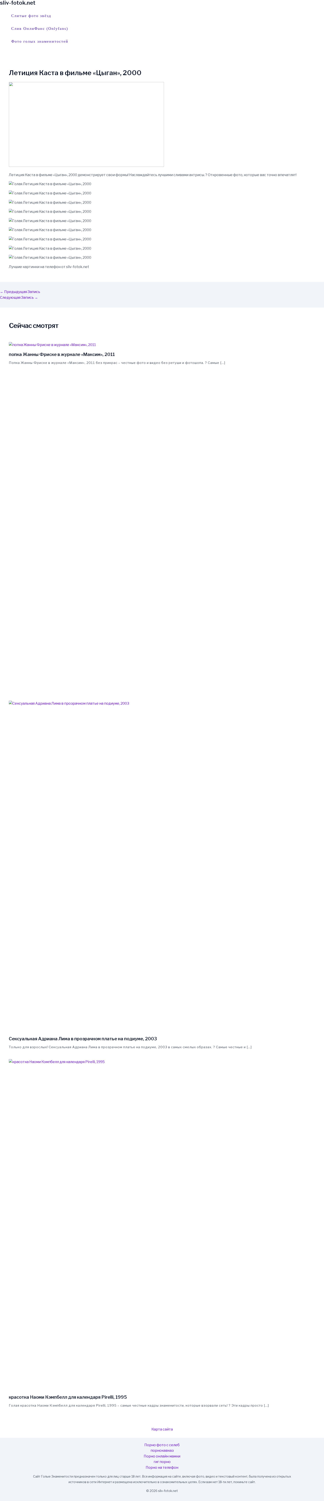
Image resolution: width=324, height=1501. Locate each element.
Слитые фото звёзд (31, 15)
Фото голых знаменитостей (39, 41)
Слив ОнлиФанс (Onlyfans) (39, 28)
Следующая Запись (19, 297)
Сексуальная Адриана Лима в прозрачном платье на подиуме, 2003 (83, 1038)
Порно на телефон (162, 1467)
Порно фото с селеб (162, 1445)
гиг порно (162, 1462)
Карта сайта (162, 1429)
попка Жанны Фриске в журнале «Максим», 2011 (62, 354)
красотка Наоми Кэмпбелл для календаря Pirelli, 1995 (68, 1397)
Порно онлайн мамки (162, 1456)
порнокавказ (162, 1450)
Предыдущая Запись (20, 292)
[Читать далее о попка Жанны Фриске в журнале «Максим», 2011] (52, 345)
